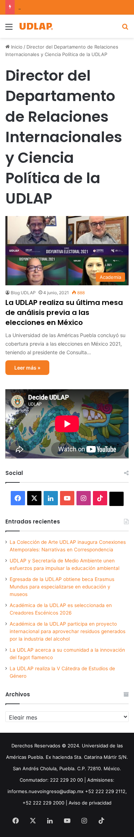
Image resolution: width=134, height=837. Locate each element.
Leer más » (27, 368)
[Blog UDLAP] (36, 26)
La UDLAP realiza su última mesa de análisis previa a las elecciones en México (64, 312)
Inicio (16, 47)
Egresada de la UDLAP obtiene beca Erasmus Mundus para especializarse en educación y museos (62, 586)
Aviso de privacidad (90, 803)
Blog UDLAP (23, 292)
